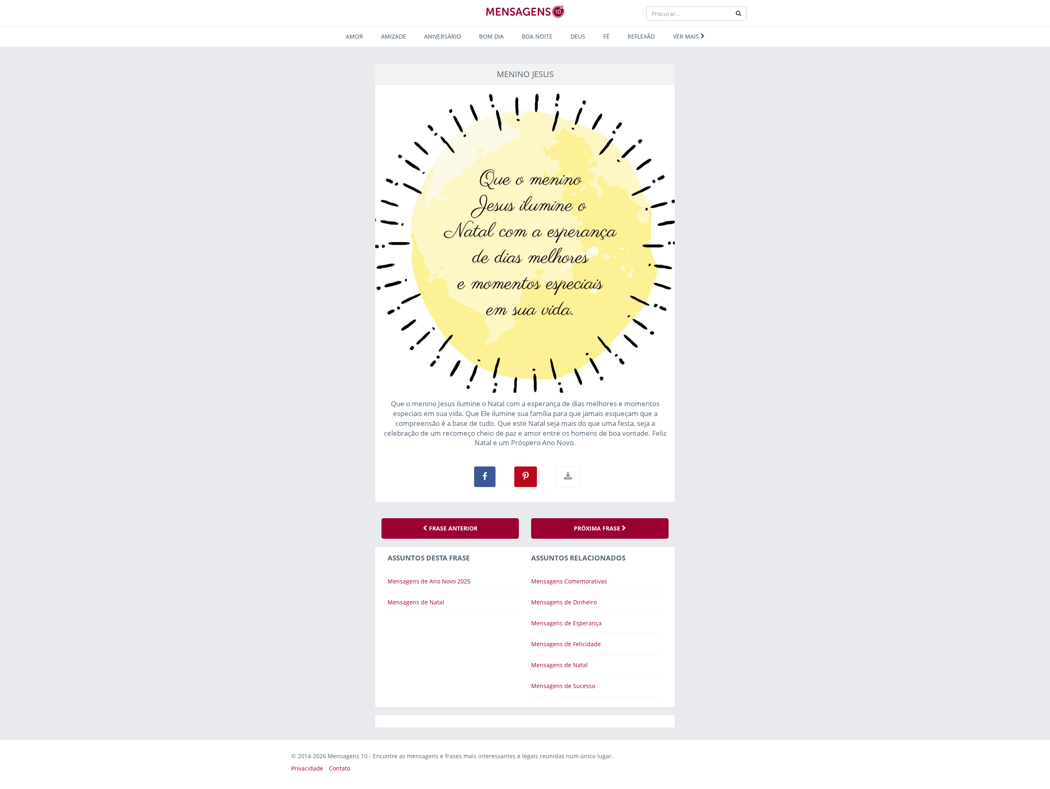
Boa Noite (537, 36)
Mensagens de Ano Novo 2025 (429, 581)
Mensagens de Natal (416, 602)
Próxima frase (598, 528)
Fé (606, 36)
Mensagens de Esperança (566, 623)
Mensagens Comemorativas (569, 581)
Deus (578, 36)
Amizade (393, 36)
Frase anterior (452, 528)
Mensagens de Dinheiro (564, 602)
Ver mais (687, 36)
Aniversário (442, 36)
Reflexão (641, 36)
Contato (339, 768)
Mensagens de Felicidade (566, 644)
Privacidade (307, 768)
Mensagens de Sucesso (563, 686)
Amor (354, 36)
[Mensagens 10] (525, 11)
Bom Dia (491, 36)
